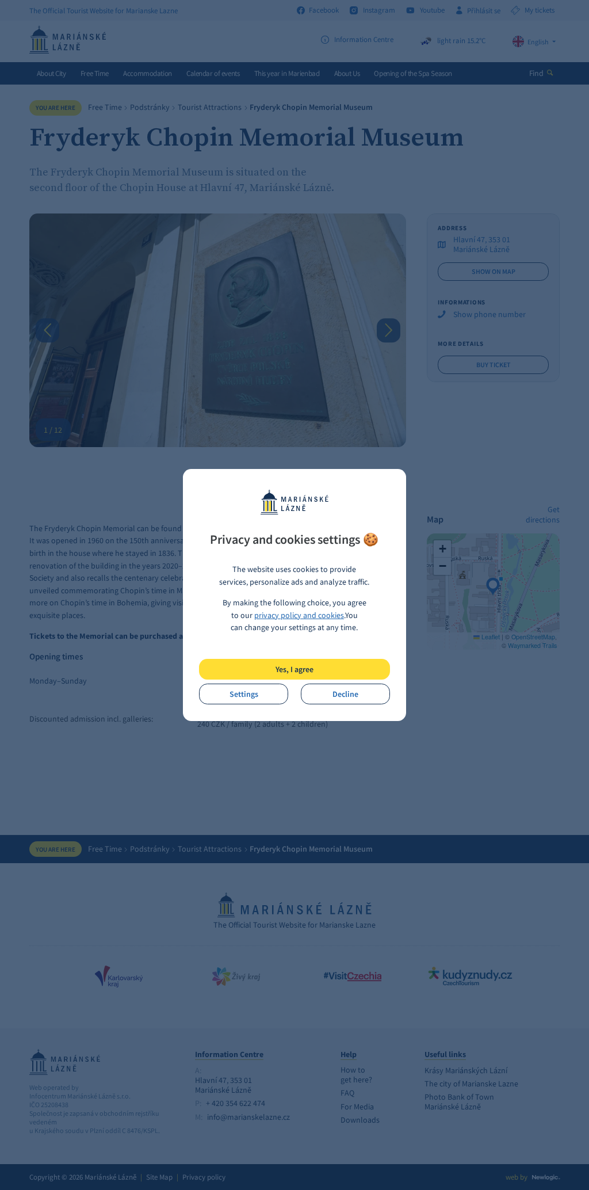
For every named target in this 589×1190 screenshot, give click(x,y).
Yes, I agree (294, 669)
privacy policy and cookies (299, 615)
